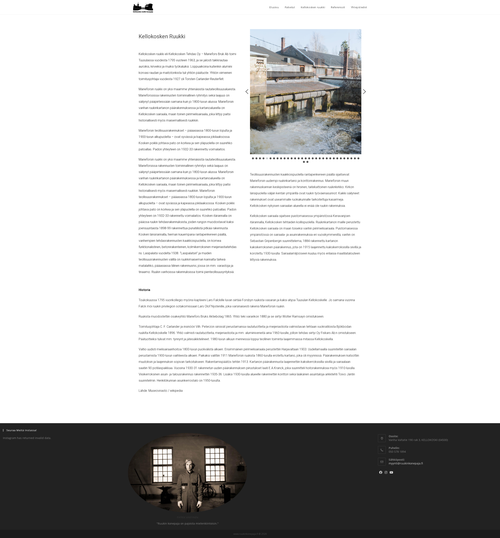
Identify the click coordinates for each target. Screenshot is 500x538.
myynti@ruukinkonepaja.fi (406, 463)
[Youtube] (391, 472)
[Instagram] (386, 472)
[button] (247, 91)
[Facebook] (380, 472)
